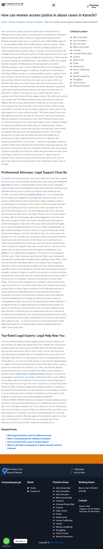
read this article (35, 194)
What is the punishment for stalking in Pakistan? (29, 438)
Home (4, 22)
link (35, 67)
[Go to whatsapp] (6, 541)
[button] (53, 5)
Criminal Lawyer (57, 542)
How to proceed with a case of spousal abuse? (28, 442)
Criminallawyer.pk (11, 482)
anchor (4, 253)
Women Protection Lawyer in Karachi (25, 22)
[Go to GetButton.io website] (6, 546)
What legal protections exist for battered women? (29, 435)
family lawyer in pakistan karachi (30, 374)
